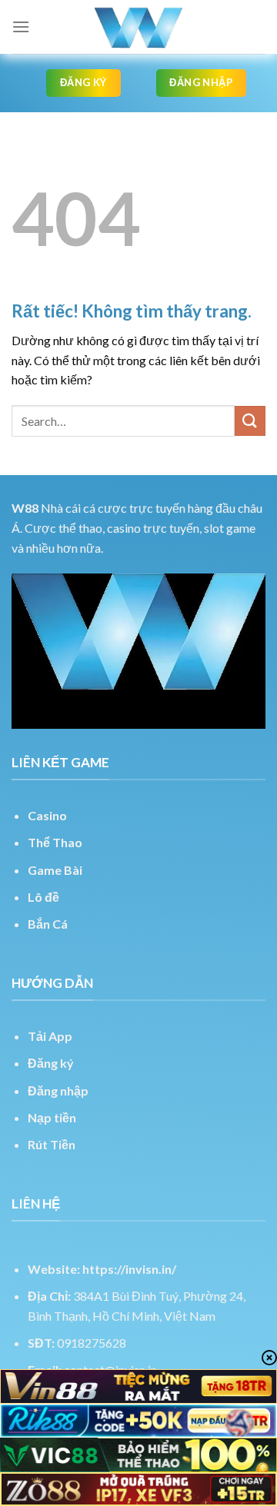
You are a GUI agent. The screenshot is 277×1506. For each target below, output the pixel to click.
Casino (47, 815)
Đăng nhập (58, 1090)
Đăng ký (51, 1063)
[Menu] (21, 26)
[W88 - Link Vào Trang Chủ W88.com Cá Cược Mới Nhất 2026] (138, 27)
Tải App (50, 1036)
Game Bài (55, 870)
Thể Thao (55, 842)
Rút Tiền (51, 1144)
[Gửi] (250, 421)
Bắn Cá (48, 923)
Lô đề (43, 896)
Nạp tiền (52, 1117)
